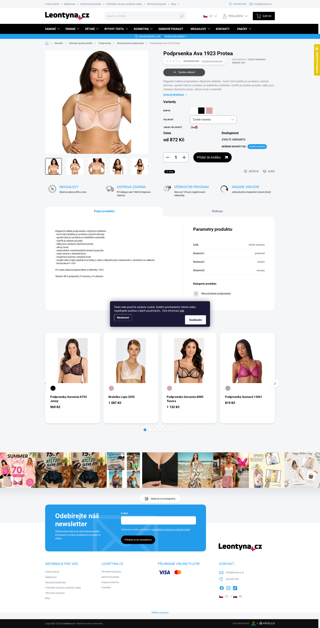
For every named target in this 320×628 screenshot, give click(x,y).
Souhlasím (195, 320)
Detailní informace (173, 95)
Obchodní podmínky (90, 4)
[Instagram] (228, 587)
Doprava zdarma (110, 582)
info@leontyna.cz (235, 572)
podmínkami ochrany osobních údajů (171, 529)
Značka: (238, 63)
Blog (173, 4)
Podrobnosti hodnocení (212, 61)
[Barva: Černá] (53, 388)
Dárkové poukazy (110, 577)
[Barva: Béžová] (111, 388)
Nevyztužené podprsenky (216, 293)
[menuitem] (52, 29)
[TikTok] (235, 587)
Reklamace (69, 4)
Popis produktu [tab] (104, 211)
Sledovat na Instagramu (163, 498)
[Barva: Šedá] (227, 388)
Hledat (181, 16)
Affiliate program (160, 612)
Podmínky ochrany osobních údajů (124, 4)
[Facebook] (221, 587)
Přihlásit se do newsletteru (138, 539)
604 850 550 (232, 579)
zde (182, 310)
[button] (145, 429)
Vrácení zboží (52, 4)
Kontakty (106, 587)
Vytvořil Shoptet (241, 623)
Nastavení (123, 317)
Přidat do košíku (209, 157)
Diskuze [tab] (217, 211)
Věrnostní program (156, 4)
